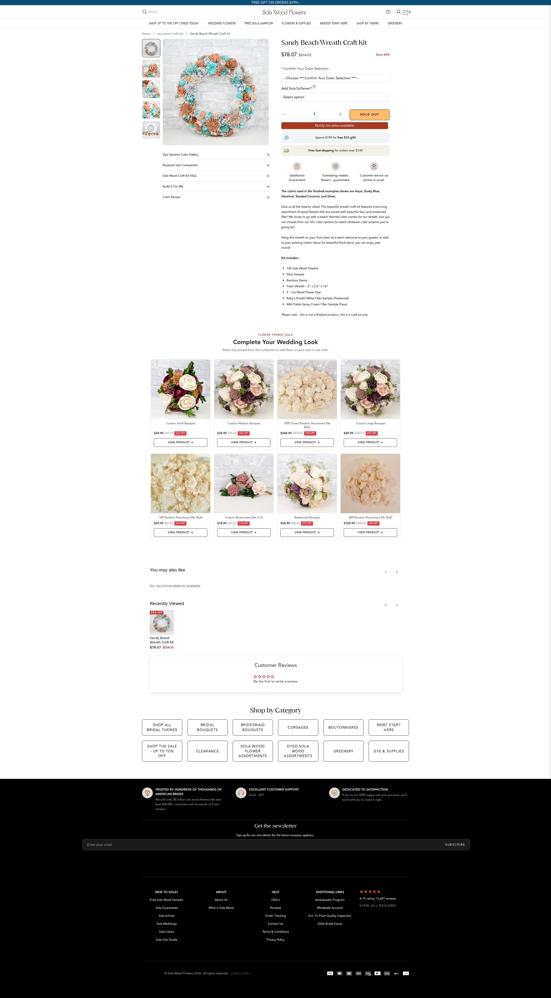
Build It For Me (173, 186)
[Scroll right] (397, 571)
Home (146, 34)
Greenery (395, 23)
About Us (221, 900)
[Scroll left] (385, 571)
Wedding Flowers (222, 23)
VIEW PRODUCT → (180, 442)
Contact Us (275, 924)
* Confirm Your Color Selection (305, 68)
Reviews (275, 908)
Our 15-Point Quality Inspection (329, 916)
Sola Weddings (166, 924)
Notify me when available (334, 125)
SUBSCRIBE (455, 844)
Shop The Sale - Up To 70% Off (162, 751)
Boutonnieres (343, 727)
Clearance (207, 751)
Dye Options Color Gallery (180, 154)
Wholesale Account (330, 908)
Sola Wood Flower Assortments (252, 751)
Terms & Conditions (275, 931)
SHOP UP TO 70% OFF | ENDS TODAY (174, 23)
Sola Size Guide (166, 939)
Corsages (298, 727)
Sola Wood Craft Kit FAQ (179, 175)
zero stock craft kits (170, 34)
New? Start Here (389, 727)
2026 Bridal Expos (330, 924)
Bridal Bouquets (207, 727)
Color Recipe (171, 197)
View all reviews (378, 905)
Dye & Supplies (389, 751)
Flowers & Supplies (296, 23)
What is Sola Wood (221, 908)
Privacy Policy (275, 939)
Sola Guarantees (167, 908)
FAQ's (275, 900)
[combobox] (167, 12)
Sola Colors (166, 931)
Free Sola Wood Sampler (166, 900)
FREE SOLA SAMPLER (259, 23)
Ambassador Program (330, 900)
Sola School (166, 916)
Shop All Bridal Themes (162, 727)
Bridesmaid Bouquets (253, 727)
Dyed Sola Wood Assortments (298, 751)
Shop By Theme (368, 23)
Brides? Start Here (334, 23)
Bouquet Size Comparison (180, 165)
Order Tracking (275, 916)
